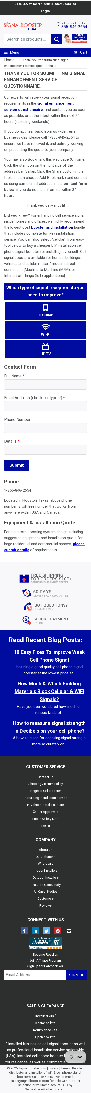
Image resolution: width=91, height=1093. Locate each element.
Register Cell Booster (45, 791)
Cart (83, 52)
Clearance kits (45, 1023)
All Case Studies (45, 891)
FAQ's (45, 826)
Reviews (45, 905)
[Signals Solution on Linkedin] (35, 931)
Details (11, 441)
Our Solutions (45, 857)
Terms (65, 1068)
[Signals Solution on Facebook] (24, 931)
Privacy (54, 1068)
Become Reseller (45, 954)
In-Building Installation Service (45, 798)
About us (45, 850)
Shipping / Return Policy (45, 784)
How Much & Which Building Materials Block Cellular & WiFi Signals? (49, 691)
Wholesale (45, 863)
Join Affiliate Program (45, 960)
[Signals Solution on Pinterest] (57, 931)
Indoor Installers (45, 870)
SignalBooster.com (32, 1068)
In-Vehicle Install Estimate (45, 805)
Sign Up (77, 975)
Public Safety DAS (45, 819)
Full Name (14, 376)
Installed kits (44, 1016)
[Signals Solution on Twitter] (46, 931)
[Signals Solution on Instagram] (68, 931)
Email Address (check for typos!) (34, 397)
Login (45, 11)
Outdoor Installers (46, 877)
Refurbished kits (45, 1030)
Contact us (45, 777)
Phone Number (17, 419)
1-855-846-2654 (72, 26)
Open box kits (45, 1037)
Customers (46, 898)
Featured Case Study (46, 885)
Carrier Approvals (45, 812)
